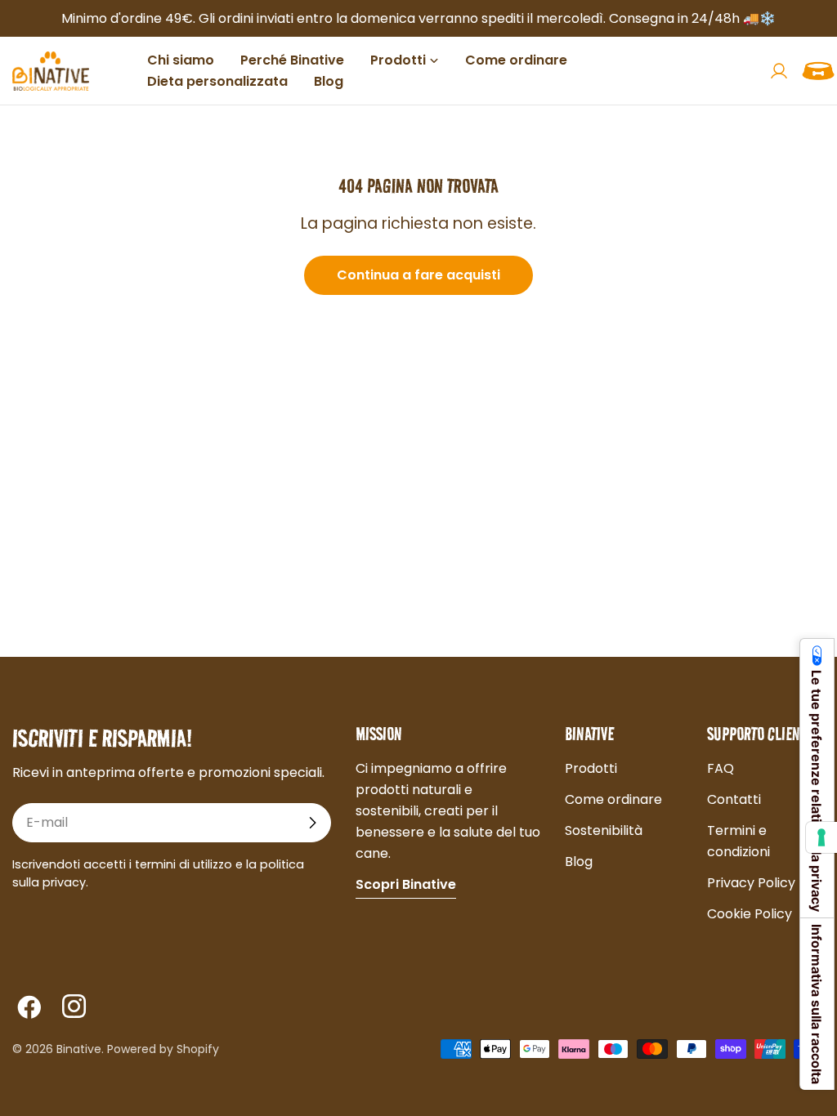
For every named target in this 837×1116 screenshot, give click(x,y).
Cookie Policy (749, 913)
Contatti (734, 799)
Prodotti (591, 768)
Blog (579, 861)
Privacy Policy (751, 882)
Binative (78, 1049)
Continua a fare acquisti (418, 275)
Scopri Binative (406, 884)
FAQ (720, 768)
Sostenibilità (603, 830)
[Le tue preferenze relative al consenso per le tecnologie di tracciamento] (821, 837)
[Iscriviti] (312, 823)
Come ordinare (613, 799)
